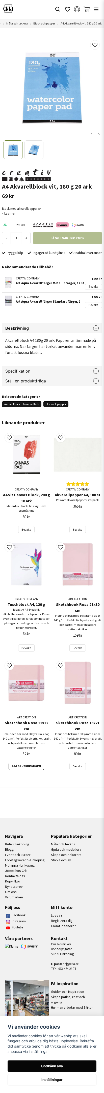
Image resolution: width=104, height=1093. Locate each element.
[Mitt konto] (77, 9)
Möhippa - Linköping (20, 865)
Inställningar (52, 1080)
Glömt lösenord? (63, 926)
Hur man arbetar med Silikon (72, 1007)
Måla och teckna (17, 23)
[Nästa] (99, 134)
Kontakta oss (15, 876)
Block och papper (44, 23)
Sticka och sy (61, 860)
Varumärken (14, 897)
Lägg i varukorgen (26, 766)
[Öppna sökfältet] (58, 9)
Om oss (11, 892)
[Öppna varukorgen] (86, 9)
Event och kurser (18, 854)
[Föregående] (91, 134)
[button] (94, 44)
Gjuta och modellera (66, 849)
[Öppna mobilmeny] (96, 9)
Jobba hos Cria (16, 870)
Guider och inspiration (67, 991)
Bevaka (93, 286)
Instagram (19, 921)
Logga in (57, 915)
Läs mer (9, 213)
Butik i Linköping (17, 844)
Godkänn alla (52, 1066)
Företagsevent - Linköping (25, 860)
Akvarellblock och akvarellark (21, 404)
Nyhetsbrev (14, 886)
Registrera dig (62, 920)
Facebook (18, 915)
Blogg (9, 849)
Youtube (17, 927)
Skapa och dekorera (66, 854)
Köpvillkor (12, 881)
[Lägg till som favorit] (67, 9)
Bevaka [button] (26, 529)
